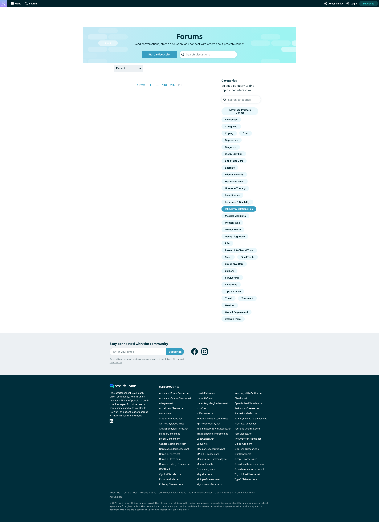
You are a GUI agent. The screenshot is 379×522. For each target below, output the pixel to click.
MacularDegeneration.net (211, 448)
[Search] (183, 54)
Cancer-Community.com (172, 443)
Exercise (230, 167)
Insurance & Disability (237, 202)
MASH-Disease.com (208, 453)
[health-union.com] (123, 386)
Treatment (247, 298)
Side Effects (247, 257)
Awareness (231, 119)
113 (164, 84)
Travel (228, 298)
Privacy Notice (172, 359)
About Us (115, 492)
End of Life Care (234, 160)
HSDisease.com (205, 413)
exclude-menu (233, 318)
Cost (245, 133)
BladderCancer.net (169, 433)
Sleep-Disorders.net (246, 459)
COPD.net (164, 469)
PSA (227, 243)
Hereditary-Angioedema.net (212, 403)
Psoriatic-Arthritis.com (247, 428)
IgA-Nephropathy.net (208, 423)
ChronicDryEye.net (169, 453)
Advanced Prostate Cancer (240, 111)
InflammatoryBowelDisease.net (214, 428)
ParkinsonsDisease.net (247, 408)
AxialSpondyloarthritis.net (173, 428)
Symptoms (231, 284)
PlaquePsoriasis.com (246, 413)
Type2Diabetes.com (246, 479)
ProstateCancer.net (245, 423)
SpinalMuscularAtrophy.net (249, 469)
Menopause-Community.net (212, 459)
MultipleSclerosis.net (208, 479)
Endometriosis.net (169, 479)
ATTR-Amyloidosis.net (171, 423)
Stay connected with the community (139, 344)
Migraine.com (204, 474)
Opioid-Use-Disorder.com (249, 403)
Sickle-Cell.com (243, 443)
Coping (229, 133)
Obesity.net (241, 398)
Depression (231, 140)
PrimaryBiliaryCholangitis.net (251, 418)
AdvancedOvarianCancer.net (175, 398)
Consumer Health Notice (172, 492)
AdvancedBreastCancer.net (174, 393)
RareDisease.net (243, 433)
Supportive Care (234, 263)
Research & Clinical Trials (239, 250)
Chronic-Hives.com (170, 459)
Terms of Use (116, 362)
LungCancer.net (205, 438)
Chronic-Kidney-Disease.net (175, 464)
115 (179, 84)
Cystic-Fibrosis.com (170, 474)
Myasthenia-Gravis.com (210, 484)
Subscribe (368, 3)
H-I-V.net (202, 408)
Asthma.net (165, 413)
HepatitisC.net (205, 398)
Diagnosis (230, 147)
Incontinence (232, 195)
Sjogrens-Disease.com (247, 448)
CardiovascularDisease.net (174, 448)
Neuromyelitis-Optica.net (248, 393)
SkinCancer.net (243, 453)
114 (172, 84)
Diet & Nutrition (234, 153)
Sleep (228, 257)
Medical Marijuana (235, 215)
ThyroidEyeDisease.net (247, 474)
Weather (230, 305)
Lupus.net (202, 443)
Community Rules (245, 492)
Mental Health (233, 229)
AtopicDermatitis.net (170, 418)
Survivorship (232, 277)
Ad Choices (116, 496)
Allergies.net (166, 403)
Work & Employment (236, 312)
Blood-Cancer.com (169, 438)
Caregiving (231, 126)
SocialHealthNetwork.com (249, 464)
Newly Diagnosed (235, 236)
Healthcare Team (234, 181)
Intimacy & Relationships (239, 208)
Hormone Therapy (235, 188)
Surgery (229, 270)
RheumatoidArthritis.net (248, 438)
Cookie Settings (224, 492)
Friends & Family (234, 174)
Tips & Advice (233, 291)
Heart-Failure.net (206, 393)
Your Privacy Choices (200, 492)
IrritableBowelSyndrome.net (212, 433)
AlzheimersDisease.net (171, 408)
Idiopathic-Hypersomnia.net (212, 418)
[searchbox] (211, 54)
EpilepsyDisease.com (171, 484)
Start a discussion (159, 54)
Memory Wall (232, 222)
